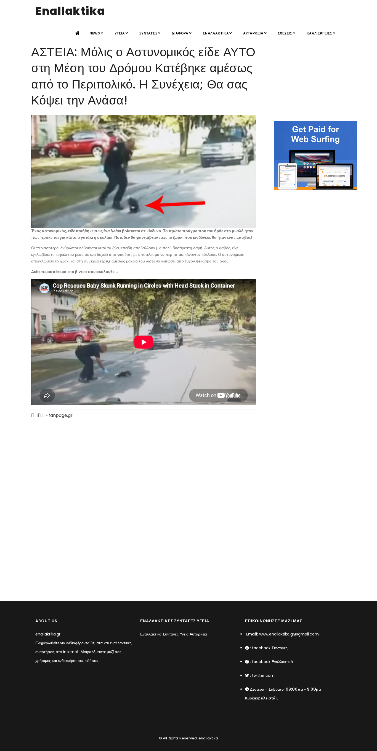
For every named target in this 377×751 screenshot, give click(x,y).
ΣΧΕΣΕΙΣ (285, 33)
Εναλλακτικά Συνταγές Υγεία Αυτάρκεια (173, 634)
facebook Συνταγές (270, 648)
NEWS (94, 33)
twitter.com (263, 675)
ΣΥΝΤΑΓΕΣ (148, 33)
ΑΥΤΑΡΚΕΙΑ (253, 33)
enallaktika (208, 738)
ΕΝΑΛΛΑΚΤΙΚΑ (216, 33)
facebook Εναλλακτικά (272, 661)
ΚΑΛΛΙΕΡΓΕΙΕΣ (319, 33)
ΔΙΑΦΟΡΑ (180, 33)
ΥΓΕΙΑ (120, 33)
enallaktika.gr (47, 634)
